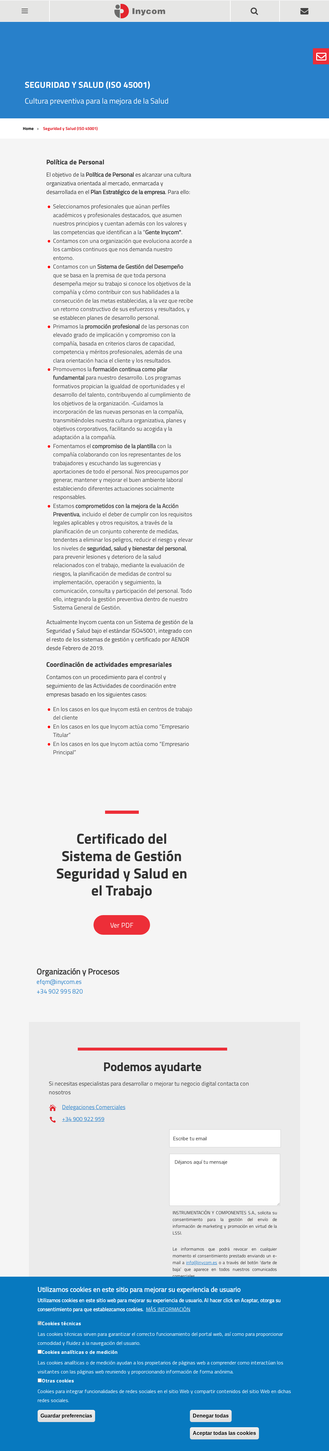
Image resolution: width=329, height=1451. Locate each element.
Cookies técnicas (61, 1323)
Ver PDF (121, 925)
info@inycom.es (201, 1262)
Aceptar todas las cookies (224, 1433)
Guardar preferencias (66, 1416)
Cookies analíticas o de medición (80, 1352)
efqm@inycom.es (59, 981)
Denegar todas (211, 1416)
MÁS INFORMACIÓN (168, 1309)
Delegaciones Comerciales (93, 1107)
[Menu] (24, 7)
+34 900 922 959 (83, 1119)
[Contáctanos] (321, 56)
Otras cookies (58, 1380)
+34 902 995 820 (60, 991)
